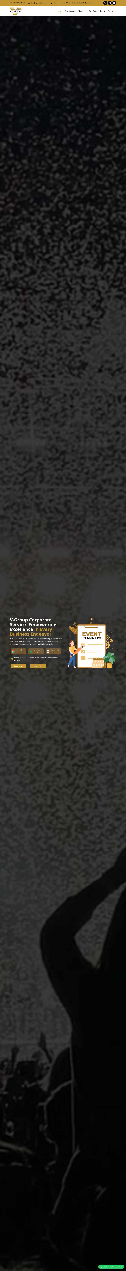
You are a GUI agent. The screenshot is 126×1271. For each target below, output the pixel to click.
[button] (111, 1267)
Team (102, 11)
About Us (82, 11)
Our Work (93, 11)
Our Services (70, 11)
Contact (111, 11)
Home (59, 11)
